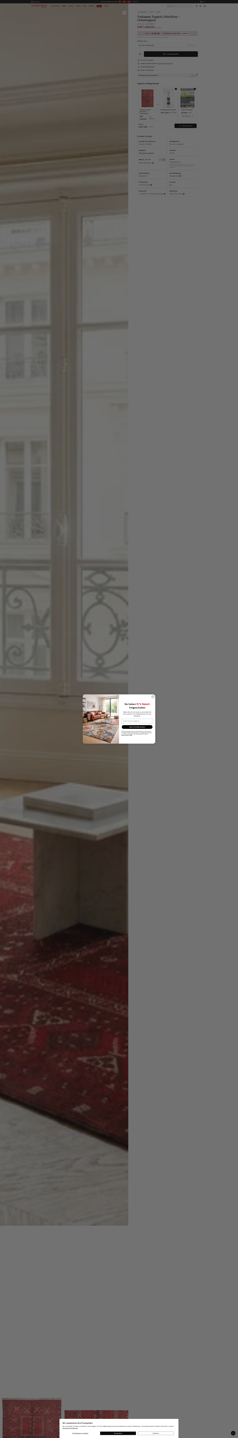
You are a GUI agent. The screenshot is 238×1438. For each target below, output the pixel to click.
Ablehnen (156, 1433)
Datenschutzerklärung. (70, 1428)
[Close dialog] (153, 696)
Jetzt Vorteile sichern (137, 727)
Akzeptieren (118, 1433)
